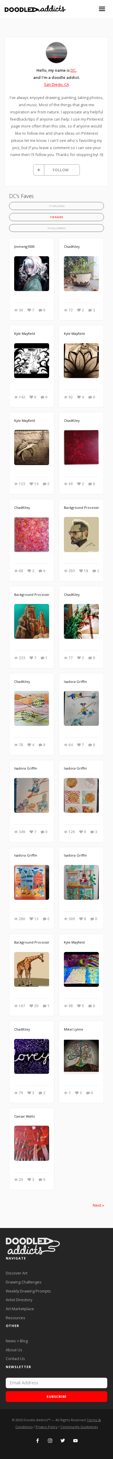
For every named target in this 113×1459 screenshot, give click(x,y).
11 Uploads (57, 206)
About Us (14, 1349)
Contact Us (15, 1358)
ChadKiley (72, 246)
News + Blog (17, 1340)
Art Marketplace (20, 1308)
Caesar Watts (24, 1116)
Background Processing (83, 507)
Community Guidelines (79, 1426)
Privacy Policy (47, 1426)
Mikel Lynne (73, 1029)
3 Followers (56, 228)
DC (73, 70)
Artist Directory (19, 1299)
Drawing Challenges (24, 1282)
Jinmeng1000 (24, 246)
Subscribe (56, 1396)
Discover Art (16, 1273)
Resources (15, 1317)
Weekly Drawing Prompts (28, 1291)
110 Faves (56, 217)
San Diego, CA (56, 84)
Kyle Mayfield (24, 333)
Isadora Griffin (75, 681)
